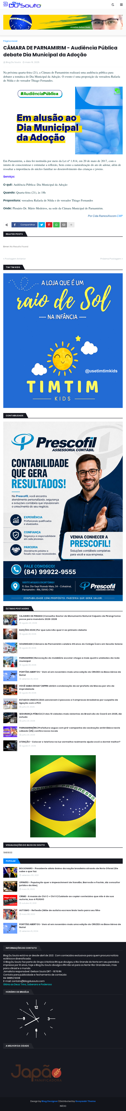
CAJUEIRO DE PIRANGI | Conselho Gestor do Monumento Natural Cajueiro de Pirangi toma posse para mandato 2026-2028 (70, 618)
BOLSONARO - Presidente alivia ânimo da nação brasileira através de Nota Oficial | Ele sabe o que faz (68, 870)
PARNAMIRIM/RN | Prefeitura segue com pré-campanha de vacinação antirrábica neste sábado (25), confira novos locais (69, 729)
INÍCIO (63, 1106)
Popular (10, 861)
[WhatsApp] (56, 224)
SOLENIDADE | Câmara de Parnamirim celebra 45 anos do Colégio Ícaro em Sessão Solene (71, 644)
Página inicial (10, 41)
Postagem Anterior (15, 258)
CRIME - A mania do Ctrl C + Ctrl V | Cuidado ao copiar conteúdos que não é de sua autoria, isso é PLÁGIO (66, 898)
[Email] (64, 224)
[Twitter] (41, 224)
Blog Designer (50, 1101)
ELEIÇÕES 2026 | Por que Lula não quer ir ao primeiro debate (53, 630)
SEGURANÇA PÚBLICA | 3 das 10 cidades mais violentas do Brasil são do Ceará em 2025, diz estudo (70, 715)
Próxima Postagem (110, 258)
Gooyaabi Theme (85, 1101)
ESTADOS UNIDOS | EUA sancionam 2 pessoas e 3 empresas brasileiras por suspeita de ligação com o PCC (68, 701)
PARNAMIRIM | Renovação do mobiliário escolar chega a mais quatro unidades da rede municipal (69, 659)
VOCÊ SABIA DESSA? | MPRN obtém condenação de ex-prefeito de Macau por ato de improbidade (66, 687)
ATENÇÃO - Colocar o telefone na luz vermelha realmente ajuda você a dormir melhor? (69, 741)
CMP (120, 216)
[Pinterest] (49, 224)
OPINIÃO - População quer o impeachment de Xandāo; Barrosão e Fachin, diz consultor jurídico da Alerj (69, 884)
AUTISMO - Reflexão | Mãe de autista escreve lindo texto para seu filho (59, 910)
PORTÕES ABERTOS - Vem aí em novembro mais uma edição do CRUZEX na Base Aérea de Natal (70, 673)
